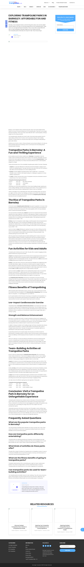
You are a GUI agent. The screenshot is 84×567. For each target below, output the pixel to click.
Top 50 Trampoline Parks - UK (31, 559)
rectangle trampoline (13, 545)
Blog (26, 547)
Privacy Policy (28, 553)
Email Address (60, 24)
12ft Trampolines (12, 551)
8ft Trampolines (12, 549)
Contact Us (28, 551)
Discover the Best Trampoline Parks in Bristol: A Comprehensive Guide (19, 527)
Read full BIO (15, 489)
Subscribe (67, 550)
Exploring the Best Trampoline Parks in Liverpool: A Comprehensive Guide (65, 528)
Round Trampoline (12, 547)
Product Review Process (30, 549)
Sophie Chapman (17, 35)
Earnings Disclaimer (29, 557)
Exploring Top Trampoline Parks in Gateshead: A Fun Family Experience (42, 527)
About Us (27, 545)
